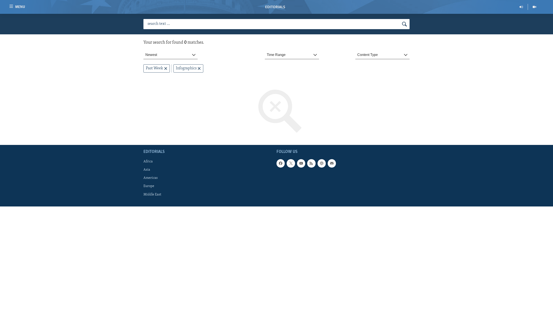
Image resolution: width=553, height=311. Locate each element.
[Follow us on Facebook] (280, 163)
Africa (148, 161)
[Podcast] (322, 163)
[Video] (534, 7)
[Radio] (521, 7)
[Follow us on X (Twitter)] (291, 163)
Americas (150, 178)
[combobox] (170, 55)
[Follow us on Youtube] (301, 163)
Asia (146, 170)
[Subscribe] (332, 163)
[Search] (404, 24)
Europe (148, 186)
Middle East (152, 194)
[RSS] (311, 163)
